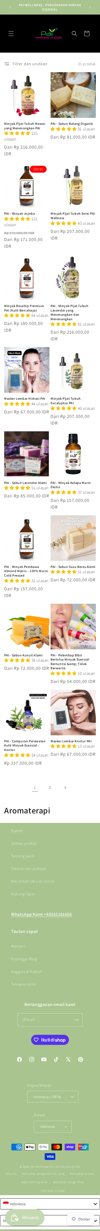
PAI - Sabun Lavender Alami (25, 483)
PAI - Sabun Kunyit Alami (23, 655)
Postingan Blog (24, 958)
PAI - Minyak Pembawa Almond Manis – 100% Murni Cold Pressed (26, 571)
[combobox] (50, 1203)
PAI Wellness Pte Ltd (45, 1167)
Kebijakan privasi (82, 1174)
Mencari (18, 946)
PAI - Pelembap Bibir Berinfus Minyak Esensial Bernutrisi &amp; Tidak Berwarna (70, 661)
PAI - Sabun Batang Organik (72, 123)
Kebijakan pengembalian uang (43, 1174)
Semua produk (24, 843)
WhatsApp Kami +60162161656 (41, 914)
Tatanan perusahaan (28, 868)
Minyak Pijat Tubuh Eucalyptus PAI (66, 400)
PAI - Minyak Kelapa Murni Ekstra (71, 485)
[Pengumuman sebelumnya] (10, 7)
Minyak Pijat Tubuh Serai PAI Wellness (73, 215)
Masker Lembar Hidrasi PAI (24, 398)
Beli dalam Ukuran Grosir (33, 881)
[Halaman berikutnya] (65, 787)
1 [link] (35, 787)
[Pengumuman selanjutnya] (90, 7)
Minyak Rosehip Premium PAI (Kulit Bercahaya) (24, 308)
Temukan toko (23, 984)
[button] (11, 33)
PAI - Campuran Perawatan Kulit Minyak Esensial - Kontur (25, 745)
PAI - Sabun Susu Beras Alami (73, 567)
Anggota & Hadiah (26, 971)
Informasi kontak (52, 1191)
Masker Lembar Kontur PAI (71, 741)
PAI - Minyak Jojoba (19, 213)
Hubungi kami (23, 894)
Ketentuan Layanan (34, 1182)
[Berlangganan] (76, 1019)
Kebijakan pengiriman (68, 1182)
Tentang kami (22, 855)
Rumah (17, 830)
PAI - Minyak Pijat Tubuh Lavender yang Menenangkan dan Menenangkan (69, 312)
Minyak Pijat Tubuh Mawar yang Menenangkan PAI (24, 125)
